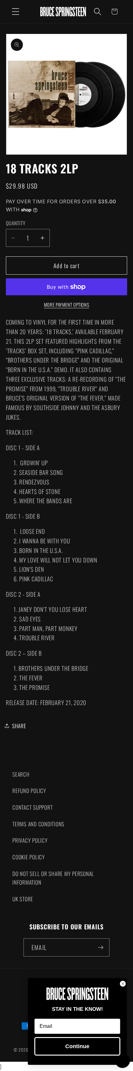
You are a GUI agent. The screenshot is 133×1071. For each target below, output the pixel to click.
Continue (77, 1046)
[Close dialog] (123, 984)
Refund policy (29, 791)
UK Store (22, 899)
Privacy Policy (30, 840)
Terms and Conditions (38, 824)
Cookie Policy (28, 857)
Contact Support (32, 807)
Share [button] (19, 726)
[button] (15, 11)
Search (21, 774)
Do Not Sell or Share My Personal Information (53, 878)
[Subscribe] (100, 947)
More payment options (66, 304)
